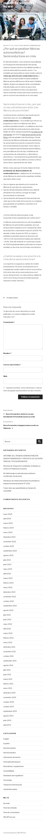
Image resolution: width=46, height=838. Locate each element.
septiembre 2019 (10, 711)
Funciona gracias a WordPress (14, 833)
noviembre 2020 (9, 697)
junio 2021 (7, 675)
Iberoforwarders (32, 45)
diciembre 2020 (9, 693)
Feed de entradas (10, 808)
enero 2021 (7, 688)
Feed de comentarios (11, 812)
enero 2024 (7, 532)
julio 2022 (7, 615)
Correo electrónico (12, 365)
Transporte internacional (12, 785)
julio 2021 (7, 670)
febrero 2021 (8, 684)
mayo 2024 (7, 514)
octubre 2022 (8, 601)
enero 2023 (7, 587)
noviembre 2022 (9, 597)
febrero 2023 (8, 583)
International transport (11, 762)
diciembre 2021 (9, 647)
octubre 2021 (8, 656)
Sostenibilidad (8, 771)
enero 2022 (7, 643)
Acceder (6, 803)
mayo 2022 (7, 624)
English (6, 739)
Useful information (10, 789)
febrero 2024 (8, 528)
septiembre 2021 (10, 661)
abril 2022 (7, 629)
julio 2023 (7, 560)
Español (6, 743)
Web (5, 376)
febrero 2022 (8, 638)
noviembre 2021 (9, 652)
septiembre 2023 (10, 551)
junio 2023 (7, 564)
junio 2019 (7, 720)
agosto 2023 (8, 555)
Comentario (9, 322)
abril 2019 (7, 725)
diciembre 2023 (9, 537)
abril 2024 (7, 519)
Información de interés (11, 757)
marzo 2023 (8, 578)
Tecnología (12, 298)
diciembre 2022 (9, 592)
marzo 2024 (8, 523)
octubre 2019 (8, 707)
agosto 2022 (8, 610)
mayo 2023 (7, 569)
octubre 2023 (8, 546)
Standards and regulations (13, 776)
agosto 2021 (8, 665)
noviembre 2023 (9, 542)
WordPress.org (9, 817)
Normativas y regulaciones (13, 766)
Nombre (7, 353)
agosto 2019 (8, 716)
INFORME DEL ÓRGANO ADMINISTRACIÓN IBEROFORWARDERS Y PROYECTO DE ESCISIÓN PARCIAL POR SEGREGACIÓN (23, 458)
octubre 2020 (8, 702)
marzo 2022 (8, 633)
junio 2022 (7, 620)
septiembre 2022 (10, 606)
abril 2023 (7, 574)
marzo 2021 (7, 679)
